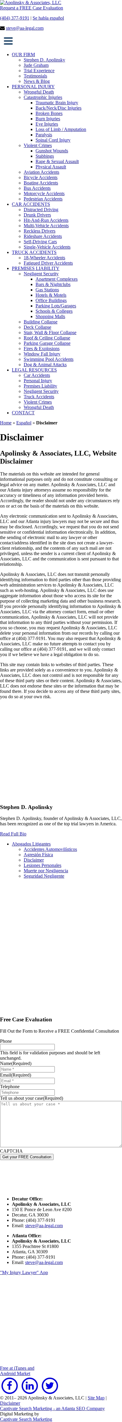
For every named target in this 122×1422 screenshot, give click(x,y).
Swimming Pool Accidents (48, 359)
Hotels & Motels (51, 295)
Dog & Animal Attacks (45, 364)
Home (6, 422)
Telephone (10, 1086)
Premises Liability (40, 385)
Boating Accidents (41, 182)
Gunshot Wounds (52, 150)
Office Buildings (51, 300)
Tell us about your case (31, 1098)
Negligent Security (41, 273)
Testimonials (35, 75)
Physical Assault (51, 166)
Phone (6, 1041)
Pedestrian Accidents (43, 198)
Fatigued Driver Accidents (48, 263)
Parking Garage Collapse (47, 343)
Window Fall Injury (42, 353)
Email (15, 1074)
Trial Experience (39, 70)
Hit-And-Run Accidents (46, 220)
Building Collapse (40, 321)
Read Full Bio (13, 833)
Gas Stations (47, 289)
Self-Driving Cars (40, 241)
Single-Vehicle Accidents (47, 246)
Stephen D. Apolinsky (44, 59)
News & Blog (37, 81)
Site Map (96, 1397)
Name (15, 1063)
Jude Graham (36, 65)
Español (23, 422)
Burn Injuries (48, 118)
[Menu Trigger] (8, 40)
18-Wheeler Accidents (44, 257)
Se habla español (48, 17)
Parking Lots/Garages (56, 305)
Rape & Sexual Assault (57, 161)
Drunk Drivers (37, 214)
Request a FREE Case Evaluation (31, 7)
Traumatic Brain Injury (57, 102)
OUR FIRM (23, 54)
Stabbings (45, 156)
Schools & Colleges (54, 311)
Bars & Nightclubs (53, 284)
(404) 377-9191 (14, 17)
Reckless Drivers (39, 230)
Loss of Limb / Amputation (61, 129)
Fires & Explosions (42, 348)
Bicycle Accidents (40, 177)
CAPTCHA (11, 1151)
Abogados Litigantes (31, 843)
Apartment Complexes (57, 279)
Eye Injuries (47, 124)
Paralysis (44, 134)
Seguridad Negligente (44, 876)
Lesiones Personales (42, 865)
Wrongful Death (39, 91)
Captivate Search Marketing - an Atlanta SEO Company (52, 1408)
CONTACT (23, 412)
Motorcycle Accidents (44, 193)
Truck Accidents (39, 396)
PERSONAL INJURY (33, 86)
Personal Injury (38, 380)
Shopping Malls (50, 316)
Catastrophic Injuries (43, 97)
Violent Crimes (38, 145)
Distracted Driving (41, 209)
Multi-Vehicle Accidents (46, 225)
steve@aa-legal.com (25, 28)
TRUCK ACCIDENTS (34, 252)
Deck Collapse (37, 327)
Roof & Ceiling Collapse (47, 337)
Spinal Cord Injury (53, 140)
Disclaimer (34, 859)
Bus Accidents (37, 188)
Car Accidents (37, 375)
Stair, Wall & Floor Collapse (50, 332)
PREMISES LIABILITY (36, 268)
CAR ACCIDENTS (31, 204)
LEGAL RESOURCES (34, 369)
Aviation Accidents (41, 172)
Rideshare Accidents (43, 236)
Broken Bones (49, 113)
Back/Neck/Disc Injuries (58, 107)
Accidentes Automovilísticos (50, 849)
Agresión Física (38, 854)
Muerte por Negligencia (46, 870)
